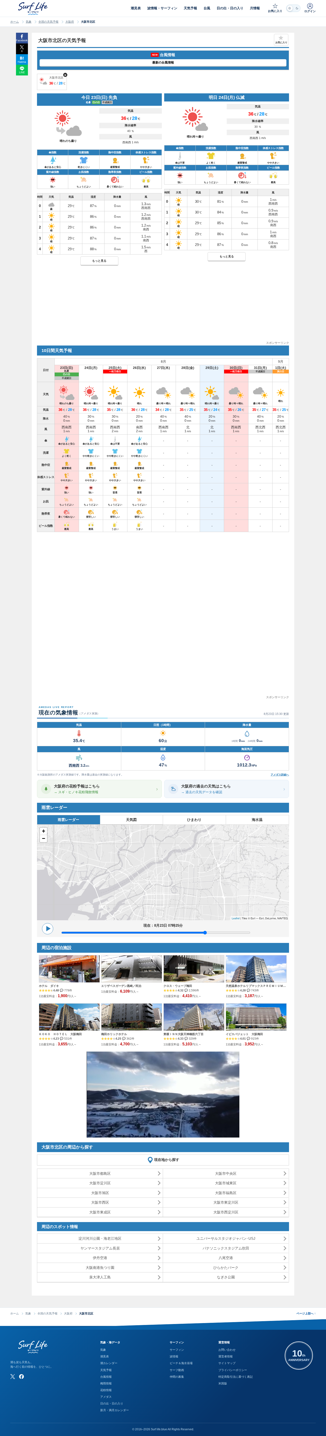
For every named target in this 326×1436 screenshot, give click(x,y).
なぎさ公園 (226, 1277)
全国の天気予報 (48, 21)
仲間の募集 (177, 1376)
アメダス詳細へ (280, 774)
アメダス (106, 1397)
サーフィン (177, 1349)
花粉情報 (106, 1390)
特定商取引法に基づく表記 (235, 1376)
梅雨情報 (106, 1383)
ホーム (14, 21)
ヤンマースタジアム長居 (100, 1248)
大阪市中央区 (226, 1173)
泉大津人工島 (100, 1277)
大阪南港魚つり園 (100, 1268)
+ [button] (43, 831)
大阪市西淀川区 (225, 1212)
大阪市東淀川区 (225, 1202)
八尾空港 (226, 1258)
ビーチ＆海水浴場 (181, 1363)
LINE (22, 72)
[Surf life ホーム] (33, 8)
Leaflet (236, 918)
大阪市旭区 (100, 1193)
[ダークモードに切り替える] (293, 8)
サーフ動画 (177, 1370)
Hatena (22, 61)
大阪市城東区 (226, 1183)
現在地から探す (166, 1160)
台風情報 (106, 1376)
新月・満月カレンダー (114, 1410)
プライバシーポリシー (232, 1370)
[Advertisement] (163, 307)
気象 (29, 21)
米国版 (222, 1383)
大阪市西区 (100, 1202)
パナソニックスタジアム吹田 (226, 1248)
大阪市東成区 (100, 1212)
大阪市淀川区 (100, 1183)
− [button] (43, 838)
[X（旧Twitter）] (12, 1376)
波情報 (174, 1356)
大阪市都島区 (100, 1173)
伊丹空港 (100, 1258)
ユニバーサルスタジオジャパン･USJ (225, 1238)
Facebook (22, 40)
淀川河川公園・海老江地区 (100, 1238)
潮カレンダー (108, 1363)
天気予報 (106, 1370)
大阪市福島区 (226, 1193)
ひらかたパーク (225, 1268)
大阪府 (69, 21)
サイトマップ (227, 1363)
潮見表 (104, 1356)
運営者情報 (225, 1356)
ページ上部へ (306, 1313)
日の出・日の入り (111, 1403)
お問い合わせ (227, 1349)
